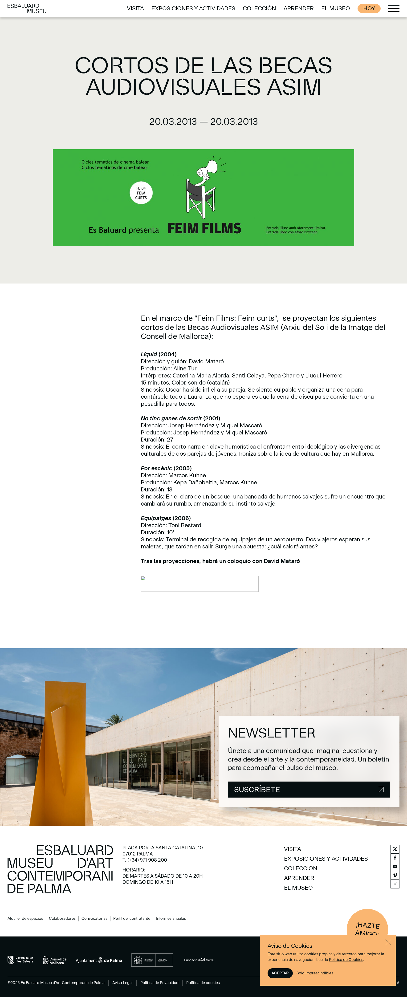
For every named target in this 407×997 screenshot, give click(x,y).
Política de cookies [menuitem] (203, 983)
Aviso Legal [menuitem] (122, 983)
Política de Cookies (346, 959)
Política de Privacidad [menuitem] (159, 983)
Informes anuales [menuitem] (171, 918)
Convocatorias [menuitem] (94, 918)
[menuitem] (135, 8)
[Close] (388, 942)
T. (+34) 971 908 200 (144, 860)
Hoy (369, 8)
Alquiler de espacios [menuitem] (25, 918)
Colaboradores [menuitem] (62, 918)
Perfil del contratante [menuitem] (131, 918)
